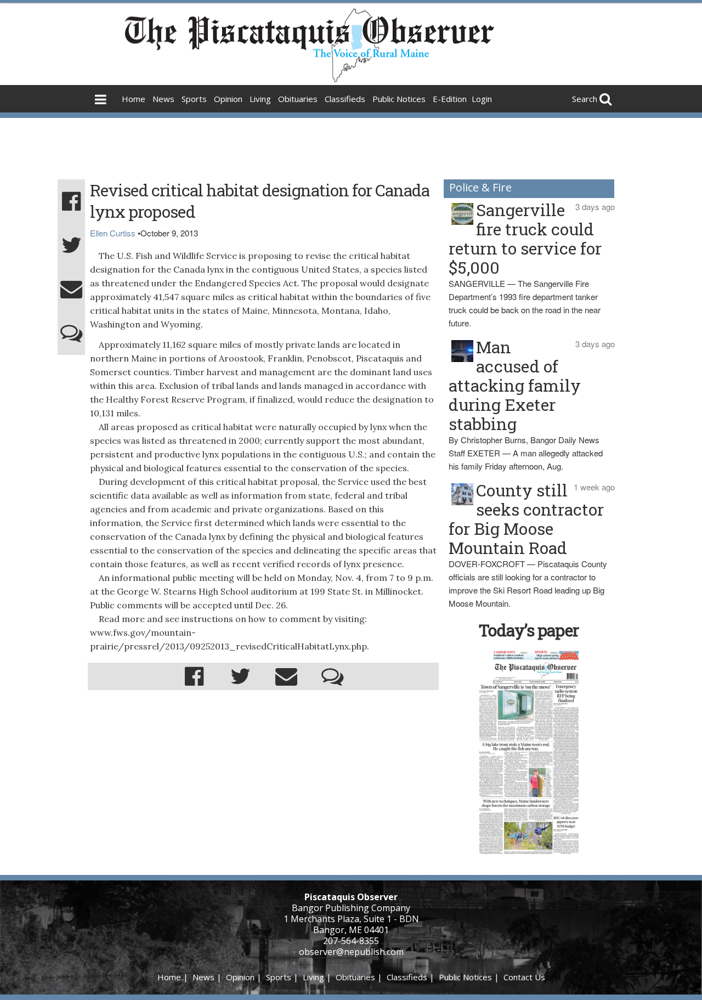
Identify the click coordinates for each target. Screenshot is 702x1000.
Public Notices (399, 98)
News (163, 98)
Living (260, 98)
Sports (194, 98)
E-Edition (450, 98)
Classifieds (345, 98)
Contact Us (524, 976)
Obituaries (298, 98)
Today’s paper (529, 630)
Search (584, 98)
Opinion (228, 98)
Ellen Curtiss (112, 233)
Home (133, 98)
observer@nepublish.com (351, 951)
